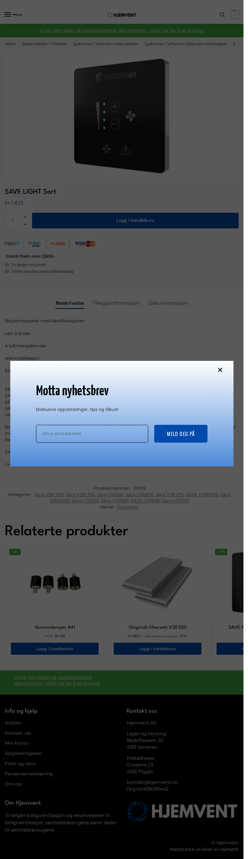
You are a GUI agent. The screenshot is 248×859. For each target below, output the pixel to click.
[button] (220, 370)
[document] (121, 429)
